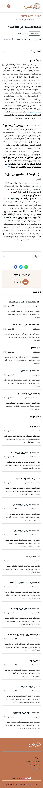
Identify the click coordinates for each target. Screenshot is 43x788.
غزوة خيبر (33, 111)
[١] (15, 117)
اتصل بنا (37, 768)
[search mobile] (8, 6)
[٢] (10, 166)
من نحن (37, 757)
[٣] (8, 166)
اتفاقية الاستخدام (33, 765)
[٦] (13, 239)
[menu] (3, 6)
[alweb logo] (26, 778)
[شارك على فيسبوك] (15, 267)
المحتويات (36, 51)
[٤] (15, 198)
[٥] (5, 217)
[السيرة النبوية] (32, 6)
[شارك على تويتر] (21, 267)
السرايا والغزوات (34, 33)
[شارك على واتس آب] (26, 267)
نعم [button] (25, 282)
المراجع (36, 256)
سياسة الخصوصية (33, 761)
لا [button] (17, 282)
